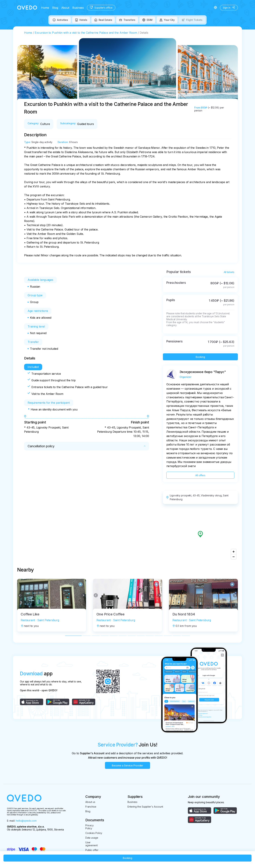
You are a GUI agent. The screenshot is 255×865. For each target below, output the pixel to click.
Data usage (91, 837)
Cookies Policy (93, 833)
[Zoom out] (233, 556)
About (65, 7)
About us (90, 801)
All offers (200, 475)
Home (45, 7)
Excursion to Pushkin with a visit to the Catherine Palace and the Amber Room (86, 32)
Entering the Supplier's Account (145, 806)
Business (78, 7)
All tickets (229, 272)
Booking (200, 356)
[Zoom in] (233, 551)
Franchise (90, 806)
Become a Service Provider (127, 765)
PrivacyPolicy (89, 827)
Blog (55, 7)
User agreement (91, 844)
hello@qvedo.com (26, 820)
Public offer (91, 850)
